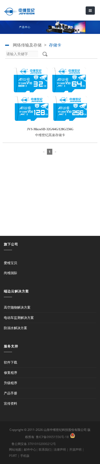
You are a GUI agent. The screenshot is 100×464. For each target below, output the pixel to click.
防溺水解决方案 (15, 328)
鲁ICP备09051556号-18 (52, 437)
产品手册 (10, 393)
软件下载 (10, 362)
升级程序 (10, 383)
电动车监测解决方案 (19, 317)
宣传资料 (10, 403)
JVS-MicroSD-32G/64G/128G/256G (50, 129)
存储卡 (55, 45)
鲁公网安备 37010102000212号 (34, 444)
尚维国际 (10, 273)
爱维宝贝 (10, 263)
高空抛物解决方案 (17, 307)
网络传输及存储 (27, 45)
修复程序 (10, 372)
